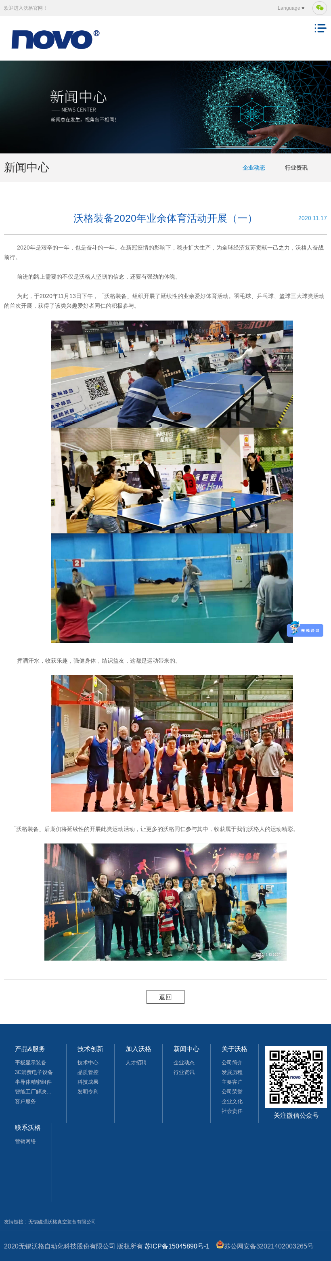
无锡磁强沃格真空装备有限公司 (62, 1222)
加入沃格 (138, 1048)
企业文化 (232, 1101)
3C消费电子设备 (34, 1072)
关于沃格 (234, 1048)
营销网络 (25, 1141)
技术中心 (88, 1063)
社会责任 (232, 1111)
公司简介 (232, 1063)
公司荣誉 (232, 1092)
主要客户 (232, 1082)
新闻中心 (186, 1048)
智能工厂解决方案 (35, 1092)
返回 (165, 997)
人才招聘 (136, 1063)
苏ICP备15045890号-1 (177, 1246)
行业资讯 (296, 167)
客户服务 (25, 1101)
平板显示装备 (30, 1063)
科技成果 (88, 1082)
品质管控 (88, 1072)
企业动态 (254, 167)
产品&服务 (30, 1048)
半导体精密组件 (33, 1082)
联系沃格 (28, 1127)
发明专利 (88, 1092)
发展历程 (232, 1072)
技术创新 (90, 1048)
